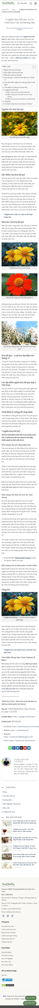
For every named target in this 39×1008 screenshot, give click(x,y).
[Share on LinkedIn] (29, 748)
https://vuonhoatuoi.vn (20, 730)
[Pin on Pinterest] (25, 748)
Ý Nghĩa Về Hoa (9, 812)
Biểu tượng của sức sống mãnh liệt (18, 92)
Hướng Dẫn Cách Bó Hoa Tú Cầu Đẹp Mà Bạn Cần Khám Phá (25, 839)
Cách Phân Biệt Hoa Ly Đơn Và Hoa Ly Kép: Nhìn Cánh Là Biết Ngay (24, 856)
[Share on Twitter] (17, 748)
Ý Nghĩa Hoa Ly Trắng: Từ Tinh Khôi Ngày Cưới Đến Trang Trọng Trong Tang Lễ (25, 847)
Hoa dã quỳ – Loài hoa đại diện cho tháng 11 (19, 79)
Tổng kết (7, 101)
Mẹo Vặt (6, 808)
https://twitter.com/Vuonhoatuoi (22, 741)
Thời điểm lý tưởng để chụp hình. (16, 87)
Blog (13, 9)
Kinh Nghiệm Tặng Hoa (11, 804)
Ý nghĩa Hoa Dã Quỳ (11, 90)
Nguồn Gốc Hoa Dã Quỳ (12, 70)
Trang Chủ (5, 9)
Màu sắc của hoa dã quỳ (12, 75)
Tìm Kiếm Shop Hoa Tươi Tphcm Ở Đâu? (18, 104)
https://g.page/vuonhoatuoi (24, 717)
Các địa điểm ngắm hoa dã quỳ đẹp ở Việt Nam (19, 84)
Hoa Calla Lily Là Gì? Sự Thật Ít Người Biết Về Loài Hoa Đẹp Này (24, 822)
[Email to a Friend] (21, 748)
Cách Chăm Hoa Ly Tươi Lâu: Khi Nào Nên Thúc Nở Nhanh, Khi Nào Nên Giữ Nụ (25, 864)
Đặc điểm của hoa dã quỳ (13, 72)
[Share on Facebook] (14, 748)
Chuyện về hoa (9, 796)
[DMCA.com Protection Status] (8, 985)
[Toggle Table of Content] (33, 67)
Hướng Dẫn (7, 800)
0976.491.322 (16, 909)
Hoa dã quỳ (6, 144)
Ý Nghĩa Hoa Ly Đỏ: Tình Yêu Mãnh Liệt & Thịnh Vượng (23, 830)
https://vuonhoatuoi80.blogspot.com (18, 737)
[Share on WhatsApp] (10, 748)
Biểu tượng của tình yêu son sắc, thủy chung (19, 95)
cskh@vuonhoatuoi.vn (13, 912)
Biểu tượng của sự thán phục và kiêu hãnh (21, 99)
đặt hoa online (22, 58)
